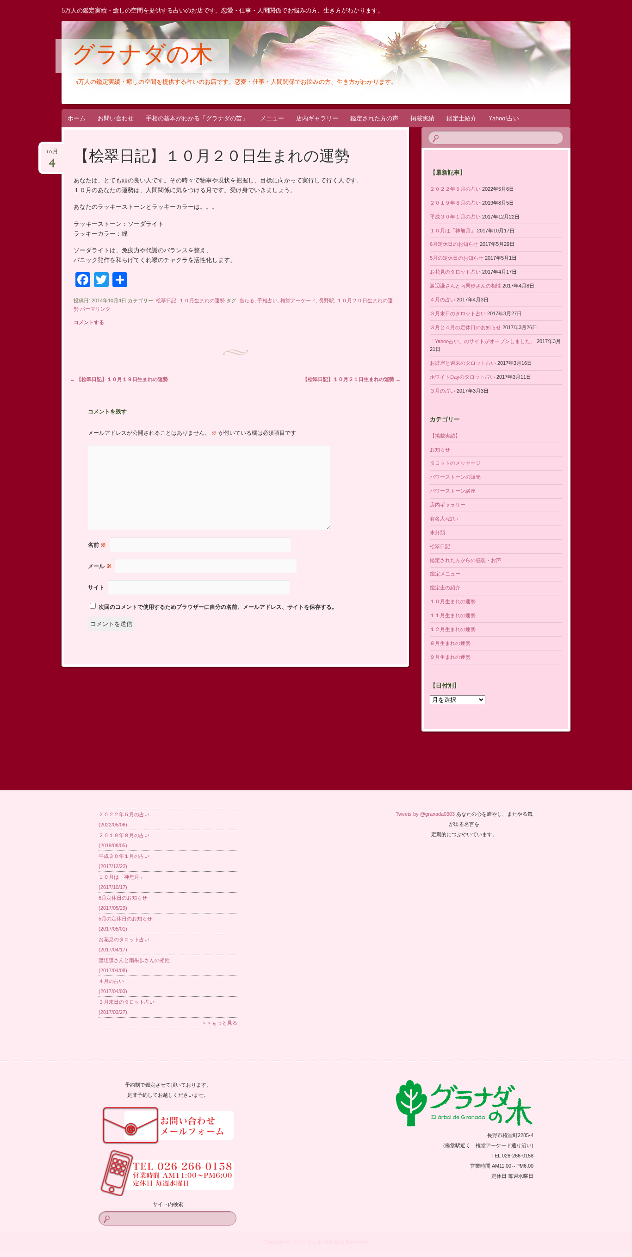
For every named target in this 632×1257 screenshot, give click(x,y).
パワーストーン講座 (453, 491)
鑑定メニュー (445, 573)
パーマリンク (95, 309)
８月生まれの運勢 (450, 643)
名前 (97, 545)
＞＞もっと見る (219, 1023)
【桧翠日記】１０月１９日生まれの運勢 (119, 379)
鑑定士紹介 (461, 118)
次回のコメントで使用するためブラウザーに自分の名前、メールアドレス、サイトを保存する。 (218, 607)
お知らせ (440, 449)
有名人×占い (444, 518)
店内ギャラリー (317, 118)
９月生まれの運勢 (450, 657)
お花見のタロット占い (455, 272)
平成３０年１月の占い (455, 216)
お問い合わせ (116, 118)
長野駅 (326, 300)
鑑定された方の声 (374, 118)
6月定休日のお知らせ (454, 244)
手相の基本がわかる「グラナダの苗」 (197, 118)
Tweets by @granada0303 (425, 814)
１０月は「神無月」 (453, 230)
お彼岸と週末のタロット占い (463, 363)
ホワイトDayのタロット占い (462, 377)
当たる (246, 300)
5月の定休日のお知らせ (456, 258)
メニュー (272, 118)
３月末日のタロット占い (458, 313)
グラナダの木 (142, 56)
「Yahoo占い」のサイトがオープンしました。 (482, 341)
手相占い (267, 300)
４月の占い (442, 299)
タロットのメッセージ (455, 463)
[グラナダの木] (314, 62)
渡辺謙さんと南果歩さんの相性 (465, 285)
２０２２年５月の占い (455, 189)
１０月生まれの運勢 (202, 300)
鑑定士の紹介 (445, 587)
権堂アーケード (298, 300)
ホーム (77, 118)
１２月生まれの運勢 (453, 629)
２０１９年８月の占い (455, 203)
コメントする (89, 322)
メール (100, 566)
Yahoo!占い (504, 118)
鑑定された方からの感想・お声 (465, 560)
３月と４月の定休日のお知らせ (465, 327)
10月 (52, 154)
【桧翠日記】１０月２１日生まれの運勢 (352, 379)
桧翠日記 (166, 300)
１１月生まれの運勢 (453, 615)
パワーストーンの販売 (455, 477)
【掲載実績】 (445, 435)
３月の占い (442, 391)
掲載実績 (422, 118)
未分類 (437, 532)
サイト (96, 587)
